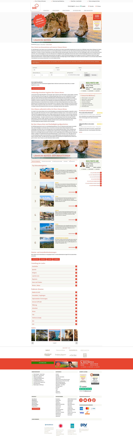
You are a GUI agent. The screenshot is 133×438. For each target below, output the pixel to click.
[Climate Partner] (49, 424)
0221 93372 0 (88, 362)
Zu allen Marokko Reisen (94, 185)
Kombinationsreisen (71, 409)
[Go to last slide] (32, 343)
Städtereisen (58, 402)
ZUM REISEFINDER (36, 408)
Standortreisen (70, 400)
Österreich (43, 259)
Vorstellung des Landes (57, 161)
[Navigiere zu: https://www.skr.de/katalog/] (40, 20)
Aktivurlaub (70, 402)
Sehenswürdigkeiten (36, 161)
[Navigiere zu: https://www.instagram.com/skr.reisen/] (81, 400)
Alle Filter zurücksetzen (38, 88)
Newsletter (92, 6)
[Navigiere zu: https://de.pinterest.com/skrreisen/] (94, 400)
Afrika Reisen (34, 400)
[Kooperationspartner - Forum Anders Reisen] (72, 425)
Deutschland (35, 259)
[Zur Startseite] (35, 5)
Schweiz (49, 259)
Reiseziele (46, 10)
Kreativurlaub (58, 405)
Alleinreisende (58, 410)
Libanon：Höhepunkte (96, 114)
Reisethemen (66, 10)
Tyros (56, 196)
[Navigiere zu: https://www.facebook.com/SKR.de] (89, 400)
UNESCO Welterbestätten (72, 399)
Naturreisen (58, 408)
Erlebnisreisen (70, 401)
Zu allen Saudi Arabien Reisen (93, 181)
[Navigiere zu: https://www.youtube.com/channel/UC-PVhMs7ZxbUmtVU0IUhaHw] (85, 400)
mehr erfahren (72, 178)
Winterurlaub (70, 413)
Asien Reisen (34, 399)
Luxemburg (56, 259)
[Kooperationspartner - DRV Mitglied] (84, 425)
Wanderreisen (58, 414)
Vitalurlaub (70, 405)
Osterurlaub (58, 416)
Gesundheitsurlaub (71, 404)
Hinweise (65, 161)
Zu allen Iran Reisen (95, 179)
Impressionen (72, 161)
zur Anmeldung (42, 362)
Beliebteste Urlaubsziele (60, 404)
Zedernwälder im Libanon (61, 238)
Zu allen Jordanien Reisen (94, 174)
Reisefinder (56, 10)
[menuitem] (46, 10)
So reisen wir (77, 10)
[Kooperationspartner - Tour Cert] (60, 425)
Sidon (56, 224)
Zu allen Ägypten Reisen (95, 177)
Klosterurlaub (58, 407)
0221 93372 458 (92, 83)
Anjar (56, 169)
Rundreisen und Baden (60, 412)
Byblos (57, 210)
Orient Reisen (43, 44)
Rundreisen (58, 399)
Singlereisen (70, 407)
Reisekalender (58, 413)
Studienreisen (58, 400)
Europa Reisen (34, 406)
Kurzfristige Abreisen (59, 409)
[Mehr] (80, 120)
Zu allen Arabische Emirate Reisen (92, 183)
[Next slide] (76, 343)
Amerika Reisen (35, 401)
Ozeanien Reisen (35, 404)
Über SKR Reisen (88, 10)
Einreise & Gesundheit (46, 161)
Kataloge (99, 6)
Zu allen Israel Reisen (95, 172)
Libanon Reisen (49, 44)
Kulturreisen (70, 414)
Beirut (56, 182)
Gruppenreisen (70, 408)
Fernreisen (57, 401)
